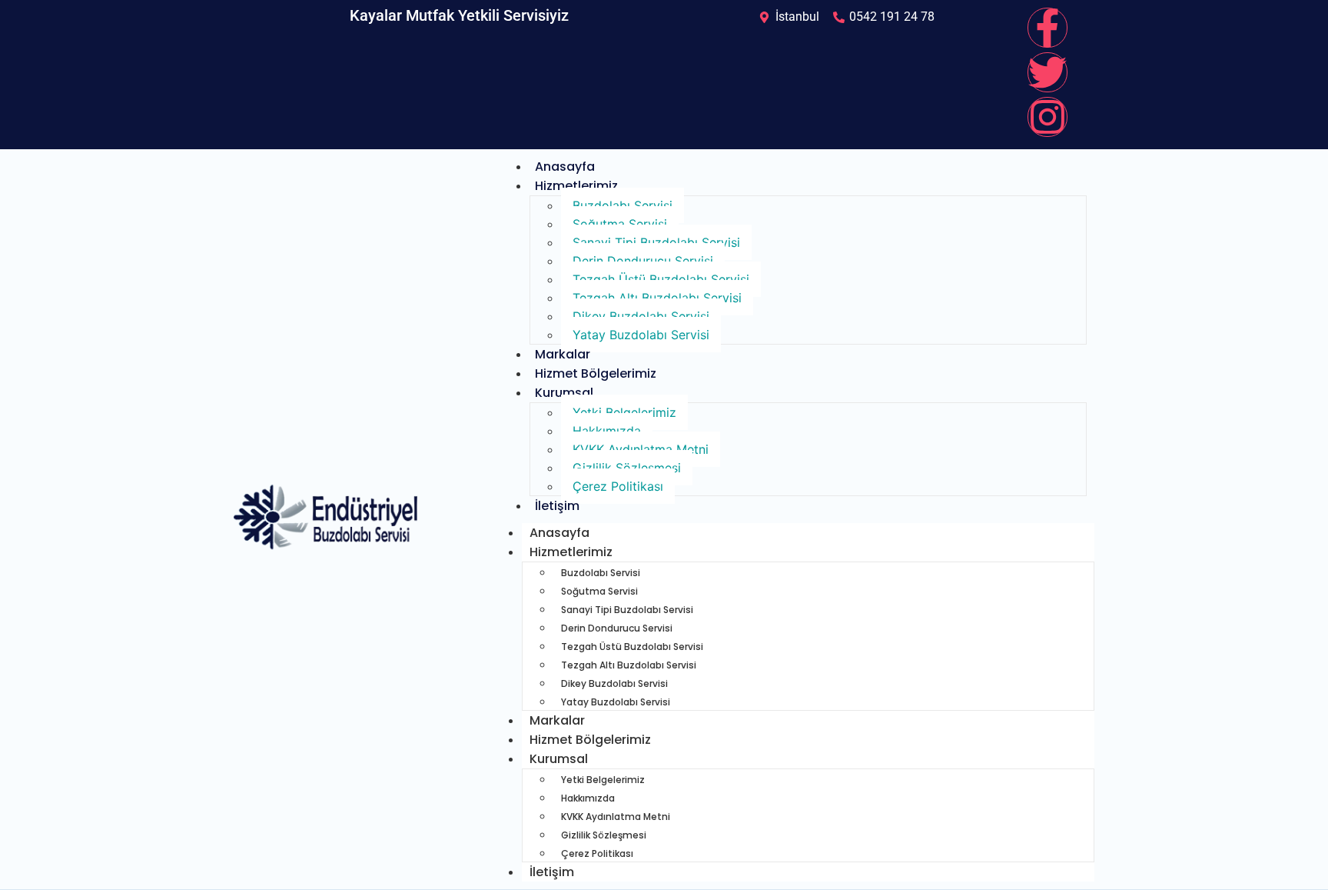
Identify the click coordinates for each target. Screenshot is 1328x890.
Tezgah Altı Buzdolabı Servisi (657, 297)
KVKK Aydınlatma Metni (641, 449)
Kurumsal (564, 393)
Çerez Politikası (618, 486)
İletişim (557, 506)
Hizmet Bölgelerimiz (595, 373)
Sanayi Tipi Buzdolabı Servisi (656, 242)
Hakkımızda (607, 430)
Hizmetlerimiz (576, 186)
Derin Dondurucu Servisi (643, 260)
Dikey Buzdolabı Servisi (641, 316)
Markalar (562, 354)
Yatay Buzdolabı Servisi (641, 334)
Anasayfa (565, 166)
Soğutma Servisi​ (620, 224)
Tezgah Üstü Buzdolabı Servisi (661, 279)
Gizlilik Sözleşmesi (627, 467)
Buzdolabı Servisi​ (622, 205)
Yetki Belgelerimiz (624, 412)
